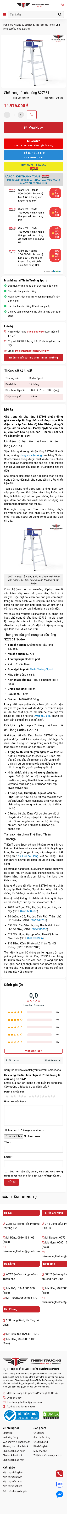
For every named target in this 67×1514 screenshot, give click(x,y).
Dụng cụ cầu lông (24, 24)
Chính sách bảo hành (14, 1451)
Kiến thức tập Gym (12, 1477)
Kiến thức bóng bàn (13, 1472)
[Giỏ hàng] (62, 5)
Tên (7, 1142)
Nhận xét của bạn (15, 1101)
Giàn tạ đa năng (42, 1437)
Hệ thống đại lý (10, 1437)
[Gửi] (60, 14)
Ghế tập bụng (41, 1442)
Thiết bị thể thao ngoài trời (48, 1455)
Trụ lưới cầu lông (45, 24)
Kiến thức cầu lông (12, 1481)
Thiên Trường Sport (41, 669)
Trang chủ (8, 24)
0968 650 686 (42, 715)
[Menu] (5, 14)
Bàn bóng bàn (41, 1446)
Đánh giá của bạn (14, 1091)
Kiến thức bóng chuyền (15, 1491)
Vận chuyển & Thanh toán (16, 1442)
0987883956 (35, 938)
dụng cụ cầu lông (31, 455)
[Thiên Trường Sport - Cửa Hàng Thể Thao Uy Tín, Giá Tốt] (33, 5)
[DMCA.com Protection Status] (51, 1415)
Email (8, 1157)
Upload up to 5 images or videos (24, 1130)
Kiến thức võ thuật (12, 1486)
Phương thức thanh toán (16, 1446)
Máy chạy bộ (40, 1451)
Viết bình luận (33, 1050)
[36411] (32, 114)
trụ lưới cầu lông (28, 856)
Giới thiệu (8, 1433)
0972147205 (38, 920)
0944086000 (39, 929)
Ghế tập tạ (39, 1433)
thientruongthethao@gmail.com (24, 1402)
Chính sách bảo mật (13, 1459)
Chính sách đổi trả (12, 1455)
